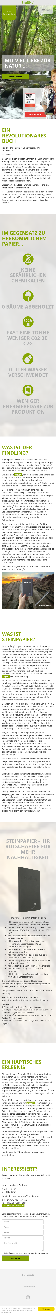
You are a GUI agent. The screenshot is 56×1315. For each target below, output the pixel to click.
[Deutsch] (43, 10)
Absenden (15, 1258)
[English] (48, 10)
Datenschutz (28, 1275)
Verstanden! (46, 1309)
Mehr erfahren (15, 76)
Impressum (29, 1286)
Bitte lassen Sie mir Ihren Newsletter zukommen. (26, 1253)
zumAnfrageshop (9, 12)
